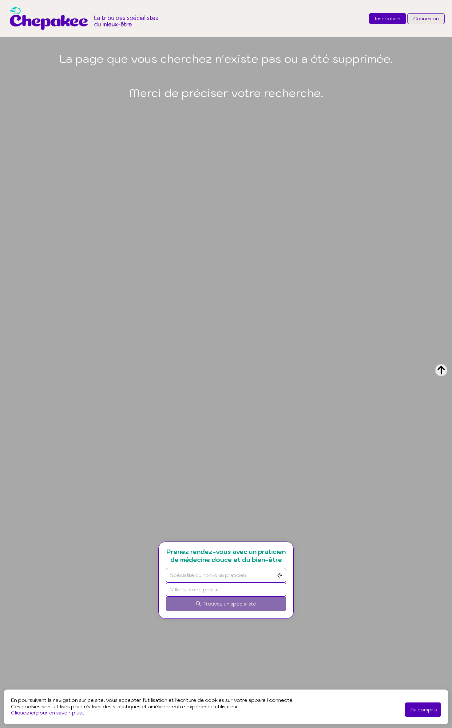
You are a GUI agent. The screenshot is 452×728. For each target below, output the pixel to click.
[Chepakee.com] (84, 35)
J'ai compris (423, 709)
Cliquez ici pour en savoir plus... (48, 713)
